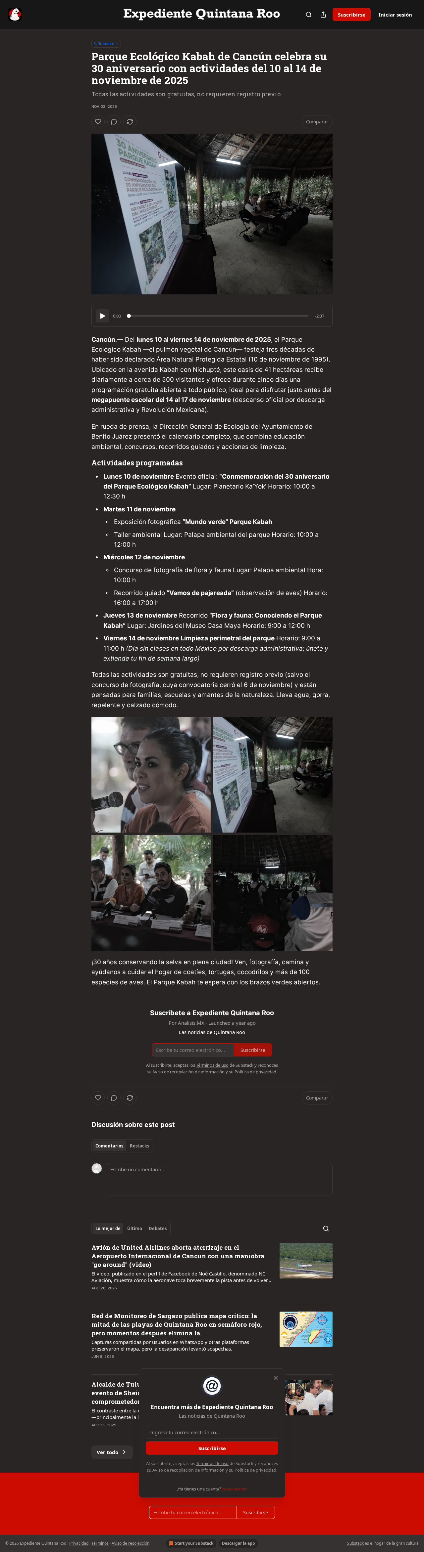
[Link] (82, 463)
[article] (212, 1271)
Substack (355, 1543)
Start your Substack (194, 1543)
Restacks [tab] (139, 1146)
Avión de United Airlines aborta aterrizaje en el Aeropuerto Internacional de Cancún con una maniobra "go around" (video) (177, 1256)
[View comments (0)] (114, 121)
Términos (100, 1543)
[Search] (308, 14)
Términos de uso (212, 1463)
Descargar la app (238, 1543)
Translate (106, 43)
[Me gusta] (98, 121)
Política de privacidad (255, 1470)
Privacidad (78, 1543)
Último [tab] (134, 1228)
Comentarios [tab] (109, 1146)
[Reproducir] (102, 316)
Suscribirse (351, 14)
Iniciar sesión (395, 14)
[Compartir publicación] (323, 14)
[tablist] (122, 1145)
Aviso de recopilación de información (188, 1470)
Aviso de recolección (130, 1543)
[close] (275, 1378)
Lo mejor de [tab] (108, 1228)
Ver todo (107, 1452)
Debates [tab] (158, 1228)
